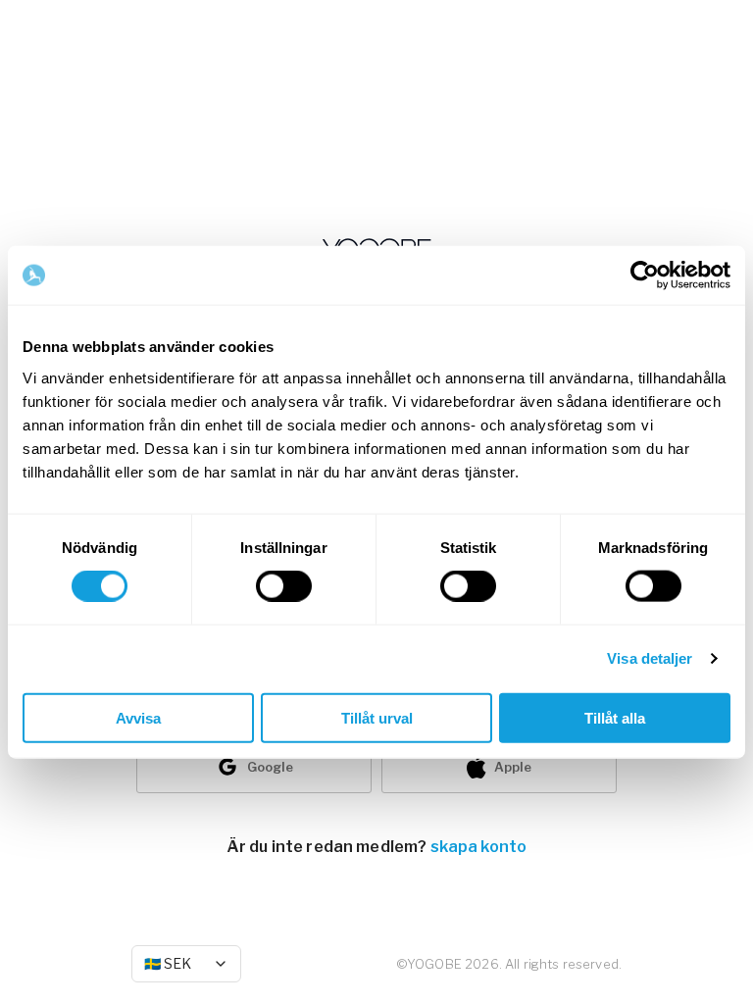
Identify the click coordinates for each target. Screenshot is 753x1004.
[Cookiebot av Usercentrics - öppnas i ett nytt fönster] (644, 275)
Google (270, 767)
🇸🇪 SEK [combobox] (167, 963)
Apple (512, 767)
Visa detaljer (649, 658)
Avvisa (138, 717)
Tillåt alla (614, 717)
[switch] (284, 586)
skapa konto (478, 846)
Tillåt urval (377, 717)
